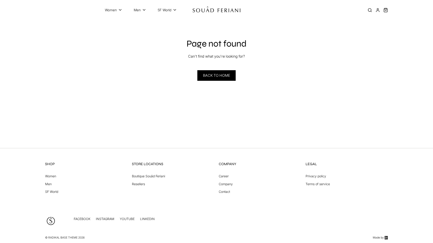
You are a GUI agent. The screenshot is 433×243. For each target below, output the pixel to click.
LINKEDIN (147, 219)
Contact (224, 192)
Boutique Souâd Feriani (148, 176)
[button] (113, 10)
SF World (51, 192)
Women (50, 176)
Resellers (138, 184)
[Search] (370, 10)
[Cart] (385, 10)
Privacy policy (316, 176)
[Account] (377, 10)
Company (226, 184)
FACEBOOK (82, 219)
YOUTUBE (127, 219)
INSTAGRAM (105, 219)
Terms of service (318, 184)
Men (48, 184)
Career (224, 176)
